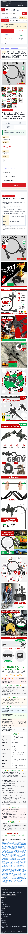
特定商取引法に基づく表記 (6, 914)
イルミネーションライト (7, 38)
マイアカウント (5, 17)
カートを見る (14, 17)
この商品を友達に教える (8, 180)
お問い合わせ (3, 920)
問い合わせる (22, 17)
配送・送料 (3, 910)
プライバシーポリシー (5, 916)
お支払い (3, 912)
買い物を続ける (6, 172)
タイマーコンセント (21, 35)
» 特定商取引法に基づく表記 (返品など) (9, 168)
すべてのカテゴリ (5, 20)
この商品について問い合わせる (10, 176)
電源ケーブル (12, 20)
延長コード (7, 34)
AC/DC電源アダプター (21, 39)
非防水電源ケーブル (14, 48)
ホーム (2, 48)
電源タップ (18, 20)
